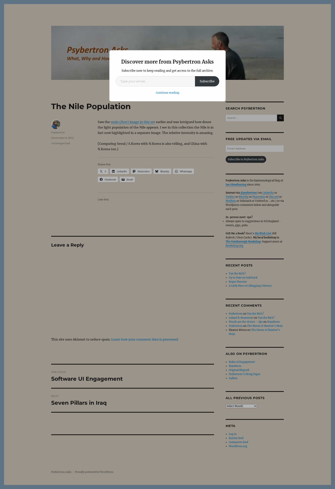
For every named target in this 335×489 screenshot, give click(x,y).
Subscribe (207, 81)
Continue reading (167, 92)
